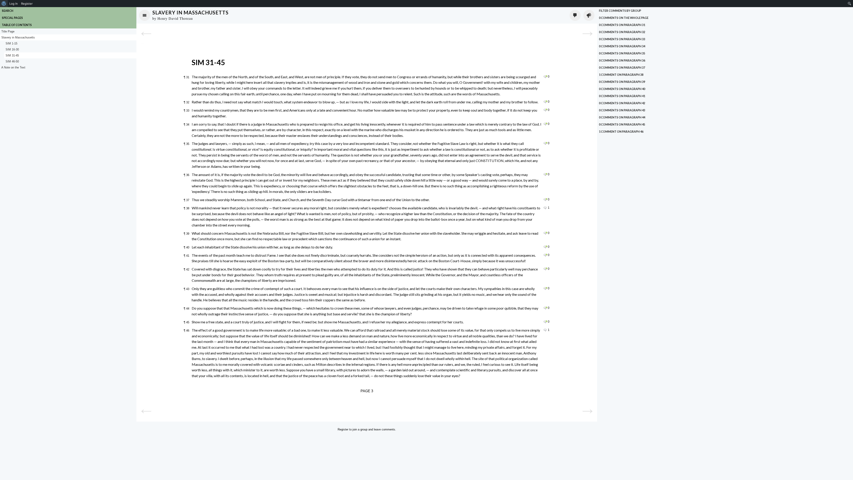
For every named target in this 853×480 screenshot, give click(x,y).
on (623, 18)
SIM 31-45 (12, 55)
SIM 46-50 (12, 61)
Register (343, 429)
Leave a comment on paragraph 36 (545, 174)
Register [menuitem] (27, 3)
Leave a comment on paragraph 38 (545, 207)
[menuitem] (4, 3)
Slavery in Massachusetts (190, 13)
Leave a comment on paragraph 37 (545, 199)
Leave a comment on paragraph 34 (545, 124)
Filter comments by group (620, 10)
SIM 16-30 (12, 49)
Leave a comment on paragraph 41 (545, 255)
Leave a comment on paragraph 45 (545, 321)
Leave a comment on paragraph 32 (545, 101)
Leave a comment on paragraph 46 (545, 330)
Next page (587, 34)
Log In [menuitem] (13, 3)
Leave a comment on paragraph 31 (545, 76)
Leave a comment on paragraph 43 (545, 288)
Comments (575, 15)
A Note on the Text (13, 67)
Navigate (144, 15)
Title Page (7, 31)
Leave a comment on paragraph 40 (545, 246)
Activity (588, 15)
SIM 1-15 (11, 43)
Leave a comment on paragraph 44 (545, 308)
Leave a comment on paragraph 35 (545, 143)
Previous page (146, 34)
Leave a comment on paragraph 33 (545, 110)
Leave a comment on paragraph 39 (545, 233)
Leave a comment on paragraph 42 (545, 268)
